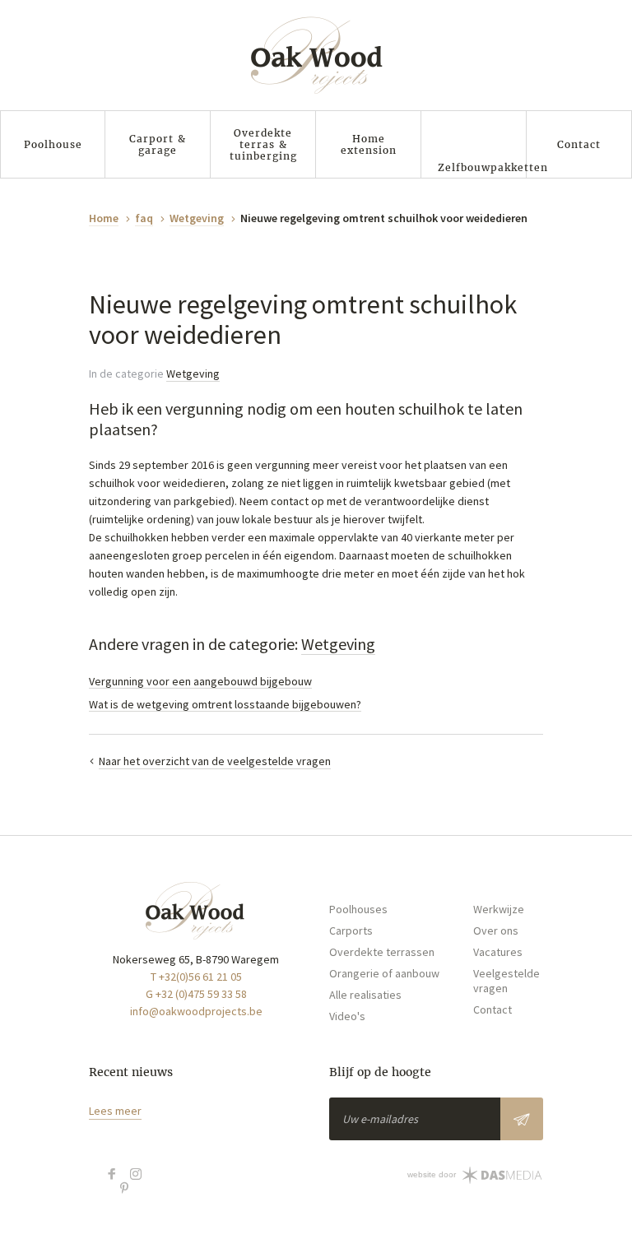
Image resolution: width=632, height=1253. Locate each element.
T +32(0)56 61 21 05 (196, 976)
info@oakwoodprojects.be (196, 1011)
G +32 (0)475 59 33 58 (196, 993)
